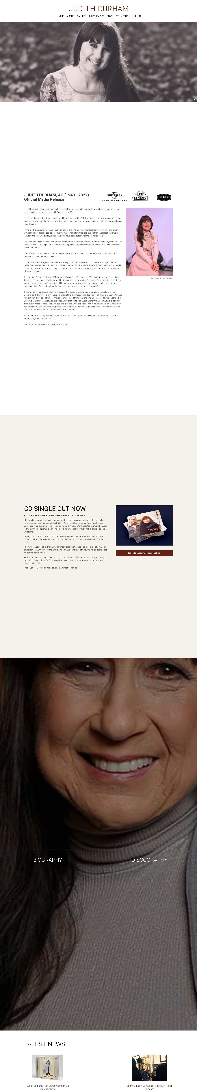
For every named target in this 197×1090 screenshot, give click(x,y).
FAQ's (109, 16)
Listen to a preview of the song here (144, 553)
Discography (96, 16)
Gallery (81, 16)
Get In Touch (122, 16)
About (70, 16)
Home (61, 16)
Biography (47, 860)
